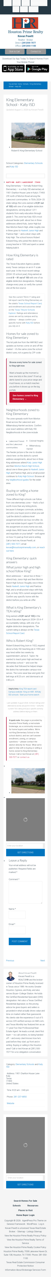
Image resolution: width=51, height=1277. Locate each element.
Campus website (15, 692)
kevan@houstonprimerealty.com (21, 547)
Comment (14, 879)
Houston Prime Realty (13, 1251)
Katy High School (26, 476)
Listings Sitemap (34, 1231)
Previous (10, 960)
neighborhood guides (19, 480)
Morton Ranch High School (27, 466)
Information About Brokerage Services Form (25, 1270)
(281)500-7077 (29, 43)
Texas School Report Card (30, 303)
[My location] (44, 845)
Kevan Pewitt (25, 36)
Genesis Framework (16, 1224)
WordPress (32, 1224)
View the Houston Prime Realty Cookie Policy (25, 1247)
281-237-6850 (20, 1096)
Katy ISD (14, 166)
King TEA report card (27, 689)
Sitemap (21, 1231)
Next (43, 960)
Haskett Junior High (30, 230)
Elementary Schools (33, 163)
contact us (24, 757)
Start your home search (29, 695)
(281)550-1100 (29, 46)
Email (12, 924)
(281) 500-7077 (13, 544)
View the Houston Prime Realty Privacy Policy (25, 1235)
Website (10, 1103)
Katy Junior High (34, 462)
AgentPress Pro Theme (33, 1220)
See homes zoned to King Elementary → (25, 397)
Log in (41, 1224)
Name (12, 909)
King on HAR (28, 692)
